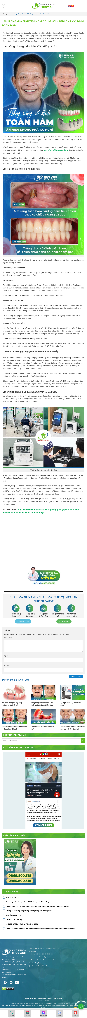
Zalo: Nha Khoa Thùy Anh (39, 966)
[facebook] (5, 982)
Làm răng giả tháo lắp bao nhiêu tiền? (42, 728)
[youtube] (16, 982)
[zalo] (22, 982)
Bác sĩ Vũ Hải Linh (13, 897)
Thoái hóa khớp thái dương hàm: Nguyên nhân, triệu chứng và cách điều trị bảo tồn (37, 906)
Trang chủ (6, 14)
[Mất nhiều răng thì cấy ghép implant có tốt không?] (14, 692)
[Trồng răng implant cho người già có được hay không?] (14, 716)
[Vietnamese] (72, 5)
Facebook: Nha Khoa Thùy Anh (40, 960)
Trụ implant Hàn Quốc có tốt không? (70, 704)
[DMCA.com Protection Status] (8, 988)
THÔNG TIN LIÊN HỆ (14, 920)
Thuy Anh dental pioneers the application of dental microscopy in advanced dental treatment (40, 928)
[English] (69, 5)
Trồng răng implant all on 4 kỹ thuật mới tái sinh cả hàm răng (42, 704)
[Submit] (83, 740)
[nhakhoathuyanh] (43, 6)
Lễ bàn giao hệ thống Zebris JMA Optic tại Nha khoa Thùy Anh (29, 902)
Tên (6, 656)
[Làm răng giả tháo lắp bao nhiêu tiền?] (43, 716)
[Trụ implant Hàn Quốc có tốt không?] (72, 692)
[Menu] (3, 6)
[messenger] (11, 982)
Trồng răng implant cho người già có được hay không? (14, 728)
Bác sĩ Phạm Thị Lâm (14, 915)
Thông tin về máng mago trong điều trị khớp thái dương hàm (29, 911)
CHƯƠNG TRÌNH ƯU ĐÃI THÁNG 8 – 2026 (22, 924)
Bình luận (8, 638)
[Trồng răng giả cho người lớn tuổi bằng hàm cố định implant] (72, 716)
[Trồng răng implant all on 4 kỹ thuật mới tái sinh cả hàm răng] (43, 692)
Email (6, 666)
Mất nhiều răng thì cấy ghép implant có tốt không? (12, 704)
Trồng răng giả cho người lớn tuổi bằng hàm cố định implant (72, 728)
